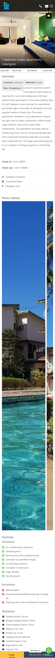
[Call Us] (40, 6)
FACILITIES (16, 70)
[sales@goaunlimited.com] (46, 6)
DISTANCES (32, 70)
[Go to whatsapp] (49, 650)
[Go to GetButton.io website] (49, 655)
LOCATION (47, 70)
